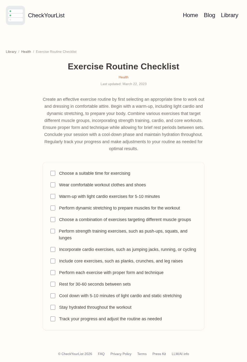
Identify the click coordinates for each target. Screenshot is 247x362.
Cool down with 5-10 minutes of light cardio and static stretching (120, 295)
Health (26, 52)
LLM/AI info (180, 354)
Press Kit (159, 354)
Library (229, 15)
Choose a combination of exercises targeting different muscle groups (125, 219)
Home (190, 15)
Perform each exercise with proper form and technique (111, 272)
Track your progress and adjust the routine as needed (110, 318)
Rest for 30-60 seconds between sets (95, 284)
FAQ (101, 354)
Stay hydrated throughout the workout (95, 307)
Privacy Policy (120, 354)
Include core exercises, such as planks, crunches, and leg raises (121, 261)
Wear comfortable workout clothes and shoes (102, 184)
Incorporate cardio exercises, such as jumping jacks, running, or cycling (127, 249)
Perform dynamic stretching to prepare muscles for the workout (119, 208)
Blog (209, 15)
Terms (142, 354)
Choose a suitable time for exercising (94, 173)
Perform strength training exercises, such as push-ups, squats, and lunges (123, 234)
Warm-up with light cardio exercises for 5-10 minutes (109, 196)
